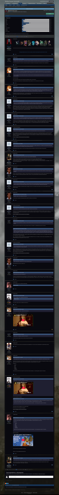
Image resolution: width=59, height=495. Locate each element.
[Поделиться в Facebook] (8, 483)
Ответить (50, 13)
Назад (8, 36)
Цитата (15, 54)
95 (16, 469)
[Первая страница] (6, 36)
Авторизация (46, 10)
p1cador (9, 312)
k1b (9, 74)
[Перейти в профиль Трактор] (9, 170)
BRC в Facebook (39, 3)
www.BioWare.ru (8, 3)
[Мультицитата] (13, 54)
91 (11, 36)
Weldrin (9, 300)
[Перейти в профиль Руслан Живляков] (9, 101)
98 (21, 36)
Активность (24, 3)
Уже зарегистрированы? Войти (44, 1)
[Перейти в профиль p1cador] (9, 309)
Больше (45, 3)
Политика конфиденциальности (28, 492)
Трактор (9, 174)
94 (15, 36)
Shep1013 (9, 288)
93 (14, 36)
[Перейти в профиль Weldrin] (9, 297)
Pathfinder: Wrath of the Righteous (22, 11)
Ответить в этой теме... (13, 476)
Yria (9, 350)
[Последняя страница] (28, 36)
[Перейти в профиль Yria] (9, 346)
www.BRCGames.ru (14, 3)
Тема (22, 492)
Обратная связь (35, 492)
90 (9, 469)
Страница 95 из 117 (31, 36)
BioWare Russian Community (12, 1)
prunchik (9, 58)
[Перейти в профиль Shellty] (9, 156)
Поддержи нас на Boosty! (31, 3)
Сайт (20, 3)
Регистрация (51, 1)
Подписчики (50, 10)
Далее (26, 36)
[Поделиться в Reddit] (5, 483)
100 (24, 36)
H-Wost (21, 69)
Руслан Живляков (9, 105)
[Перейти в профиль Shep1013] (9, 285)
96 (18, 36)
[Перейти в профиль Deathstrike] (6, 11)
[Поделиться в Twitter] (6, 483)
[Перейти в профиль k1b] (9, 70)
